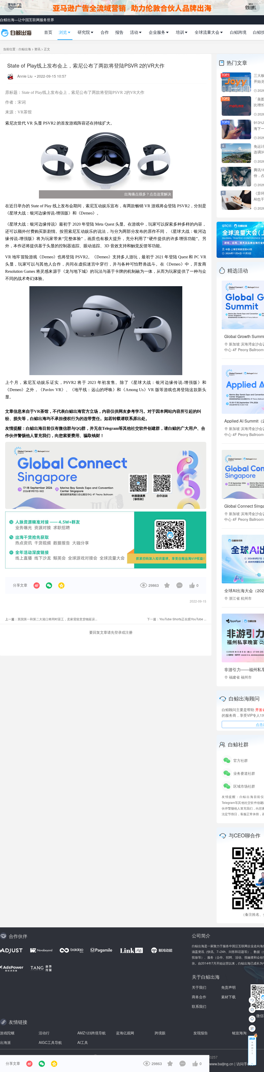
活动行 (44, 1032)
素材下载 (228, 996)
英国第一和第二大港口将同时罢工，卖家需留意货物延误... (57, 619)
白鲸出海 (25, 49)
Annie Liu (25, 76)
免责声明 (228, 987)
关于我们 (199, 987)
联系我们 (199, 1006)
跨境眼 (160, 1032)
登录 (118, 632)
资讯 (37, 49)
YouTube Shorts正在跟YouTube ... (182, 619)
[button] (66, 32)
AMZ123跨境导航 (91, 1032)
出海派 (5, 1042)
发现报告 (200, 1032)
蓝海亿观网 (125, 1032)
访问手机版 (245, 1063)
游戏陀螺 (7, 1032)
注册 (129, 632)
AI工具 (82, 1042)
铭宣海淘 (239, 1032)
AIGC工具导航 (50, 1042)
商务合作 (199, 996)
